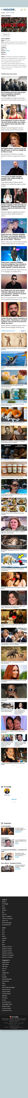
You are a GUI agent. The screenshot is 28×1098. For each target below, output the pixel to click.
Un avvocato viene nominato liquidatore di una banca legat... (20, 829)
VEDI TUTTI (14, 799)
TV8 (3, 942)
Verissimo (4, 998)
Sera (3, 906)
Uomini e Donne (6, 989)
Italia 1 (4, 940)
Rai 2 (3, 932)
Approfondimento (7, 979)
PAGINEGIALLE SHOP (19, 1018)
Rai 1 (3, 930)
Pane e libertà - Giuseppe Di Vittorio (11, 863)
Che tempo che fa (6, 1010)
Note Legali (11, 1022)
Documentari (5, 981)
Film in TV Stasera (6, 916)
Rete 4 (4, 936)
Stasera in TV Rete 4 (7, 953)
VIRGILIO (6, 1018)
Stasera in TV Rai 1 (7, 946)
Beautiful (4, 996)
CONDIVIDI (5, 34)
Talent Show (5, 964)
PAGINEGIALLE (11, 1018)
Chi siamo (6, 1022)
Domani (4, 910)
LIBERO (3, 1018)
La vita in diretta (6, 1008)
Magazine (3, 12)
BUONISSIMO (11, 1021)
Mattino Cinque (6, 1006)
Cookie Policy (21, 1022)
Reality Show (5, 962)
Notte (3, 908)
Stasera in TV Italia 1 (7, 957)
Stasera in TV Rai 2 (7, 949)
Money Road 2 (5, 838)
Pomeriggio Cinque (7, 1004)
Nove (3, 944)
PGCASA (24, 1018)
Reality (17, 843)
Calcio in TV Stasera (7, 918)
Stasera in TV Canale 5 (8, 955)
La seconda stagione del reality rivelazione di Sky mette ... (20, 841)
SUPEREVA (17, 1021)
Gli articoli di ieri (6, 924)
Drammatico (18, 832)
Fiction (17, 857)
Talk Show (4, 966)
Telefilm (12, 12)
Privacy (16, 1022)
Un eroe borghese (6, 826)
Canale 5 (4, 938)
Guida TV (4, 899)
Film (3, 912)
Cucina (4, 975)
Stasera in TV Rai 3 (7, 951)
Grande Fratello (6, 991)
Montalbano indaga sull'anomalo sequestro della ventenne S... (20, 854)
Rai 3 (3, 934)
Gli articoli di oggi (6, 922)
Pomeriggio (5, 904)
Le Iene (4, 1000)
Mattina (4, 901)
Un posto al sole (6, 1002)
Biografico (18, 869)
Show (3, 983)
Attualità (4, 977)
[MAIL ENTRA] (21, 9)
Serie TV (8, 12)
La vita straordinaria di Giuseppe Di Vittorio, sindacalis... (20, 866)
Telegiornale (5, 972)
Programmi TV (6, 960)
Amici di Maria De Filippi (8, 987)
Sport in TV (5, 920)
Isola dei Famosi (6, 993)
